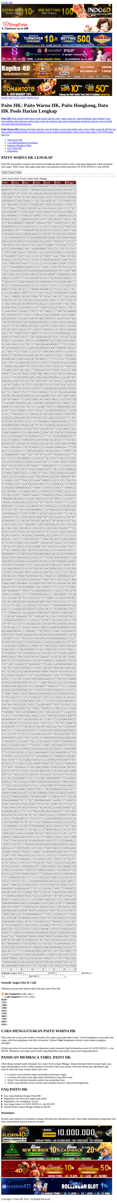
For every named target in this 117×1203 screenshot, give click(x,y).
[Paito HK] (7, 2)
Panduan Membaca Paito (19, 145)
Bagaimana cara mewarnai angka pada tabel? (25, 1098)
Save (11, 172)
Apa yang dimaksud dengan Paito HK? (23, 1096)
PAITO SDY (19, 98)
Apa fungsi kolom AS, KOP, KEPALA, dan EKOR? (29, 1104)
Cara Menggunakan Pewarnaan (22, 142)
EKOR (32, 976)
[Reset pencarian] (65, 977)
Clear (4, 172)
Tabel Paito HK (14, 140)
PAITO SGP (33, 98)
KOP (51, 973)
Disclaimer (12, 151)
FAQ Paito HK (14, 148)
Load (18, 172)
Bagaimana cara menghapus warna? (21, 1101)
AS (19, 973)
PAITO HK (7, 98)
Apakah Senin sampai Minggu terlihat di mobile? (27, 1107)
